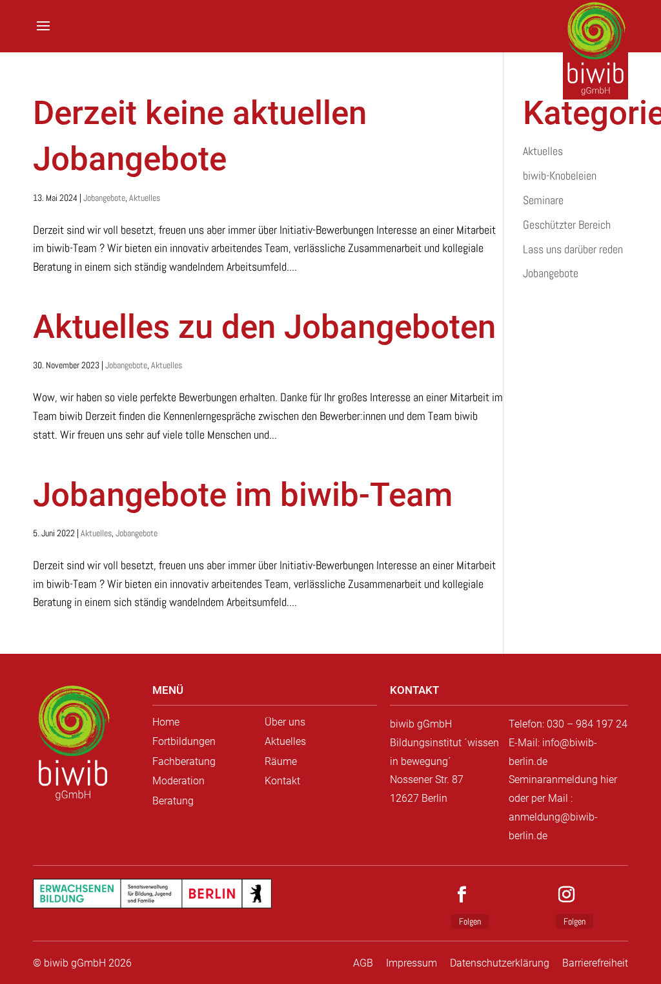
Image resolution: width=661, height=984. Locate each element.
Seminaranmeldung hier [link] (563, 779)
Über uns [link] (285, 722)
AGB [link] (363, 963)
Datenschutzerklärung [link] (499, 963)
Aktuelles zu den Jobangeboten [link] (264, 327)
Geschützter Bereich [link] (567, 224)
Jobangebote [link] (104, 198)
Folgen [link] (470, 921)
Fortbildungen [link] (184, 741)
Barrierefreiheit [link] (595, 963)
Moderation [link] (178, 781)
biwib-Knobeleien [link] (559, 175)
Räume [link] (281, 761)
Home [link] (165, 722)
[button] (43, 34)
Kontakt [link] (282, 781)
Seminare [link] (543, 200)
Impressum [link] (411, 963)
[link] (73, 744)
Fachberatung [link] (184, 761)
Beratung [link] (173, 801)
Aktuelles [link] (144, 198)
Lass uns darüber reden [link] (573, 249)
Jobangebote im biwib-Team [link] (243, 495)
